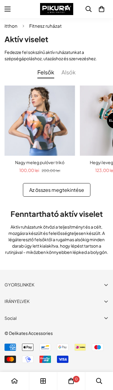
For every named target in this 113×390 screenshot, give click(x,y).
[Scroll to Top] (102, 358)
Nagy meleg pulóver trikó (39, 162)
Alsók (68, 72)
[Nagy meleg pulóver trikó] (40, 121)
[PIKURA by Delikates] (56, 9)
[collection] (43, 381)
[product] (14, 381)
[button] (101, 9)
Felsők (45, 72)
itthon (11, 26)
